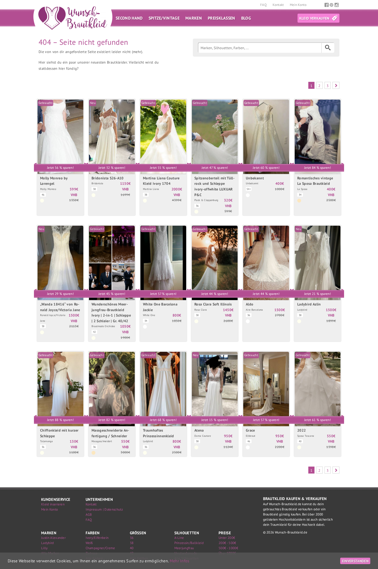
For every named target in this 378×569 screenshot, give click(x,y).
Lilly (44, 548)
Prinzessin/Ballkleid (189, 543)
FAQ (263, 5)
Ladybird (47, 543)
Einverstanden (355, 560)
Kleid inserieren (53, 504)
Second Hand (129, 18)
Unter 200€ (227, 538)
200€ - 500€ (227, 543)
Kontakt (279, 5)
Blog (246, 18)
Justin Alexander (53, 538)
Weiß (89, 543)
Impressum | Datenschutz (104, 509)
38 (132, 543)
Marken (193, 18)
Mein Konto (298, 5)
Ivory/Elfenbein (97, 538)
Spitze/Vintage (164, 18)
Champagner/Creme (100, 548)
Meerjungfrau (184, 548)
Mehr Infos (180, 560)
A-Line (179, 538)
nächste (335, 85)
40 (132, 548)
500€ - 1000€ (228, 548)
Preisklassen (221, 18)
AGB (89, 514)
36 (132, 538)
